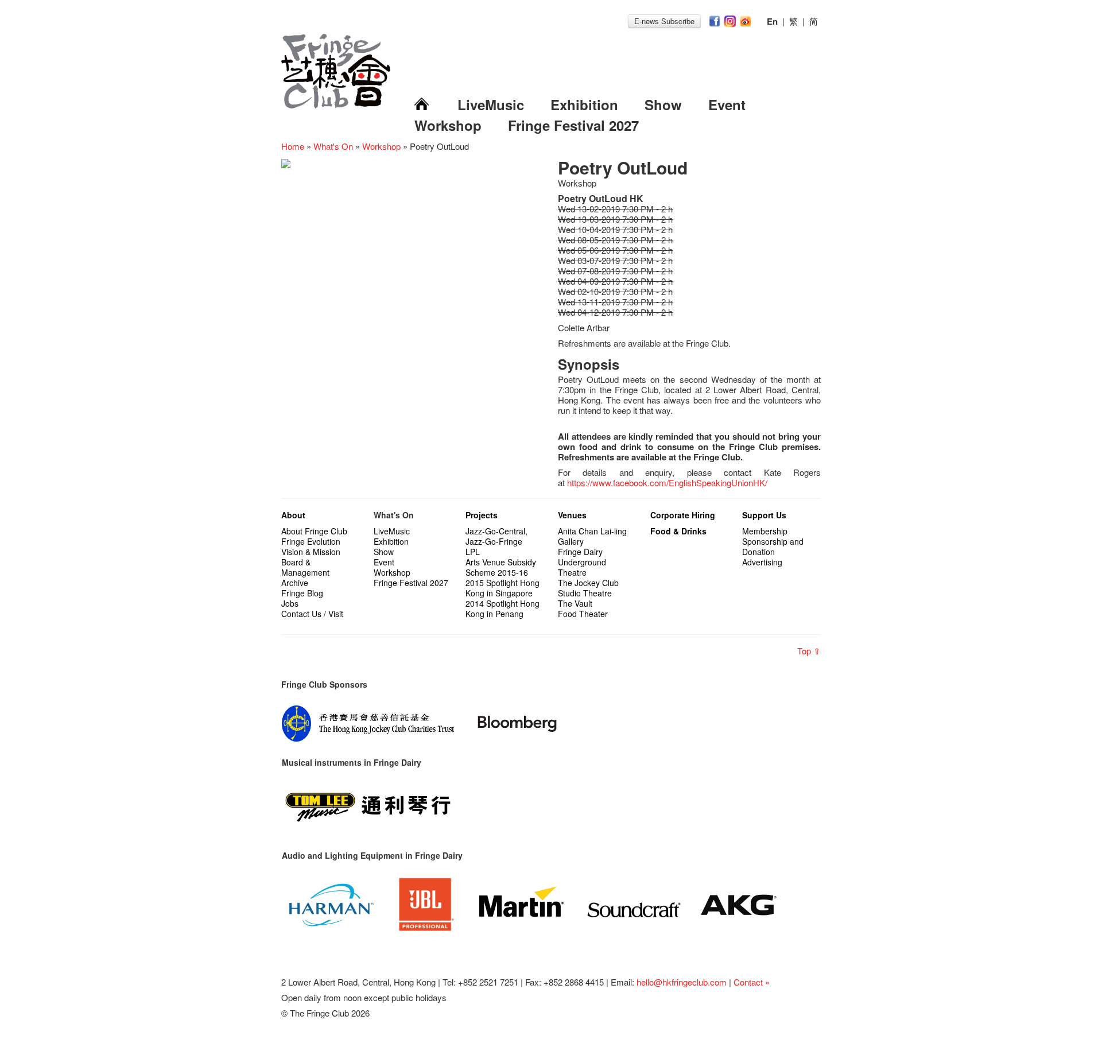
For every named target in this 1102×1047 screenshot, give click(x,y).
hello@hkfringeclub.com (682, 982)
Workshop (448, 125)
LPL (472, 551)
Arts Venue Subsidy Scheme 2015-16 (500, 567)
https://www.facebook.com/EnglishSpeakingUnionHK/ (667, 482)
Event (727, 104)
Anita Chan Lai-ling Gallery (592, 536)
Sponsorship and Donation (773, 546)
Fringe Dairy (580, 551)
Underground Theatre (582, 567)
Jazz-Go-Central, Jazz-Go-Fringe (496, 536)
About (293, 515)
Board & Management (305, 567)
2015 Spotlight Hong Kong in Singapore (502, 588)
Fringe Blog (302, 593)
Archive (294, 582)
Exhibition (584, 104)
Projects (481, 515)
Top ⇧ (809, 651)
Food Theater (583, 613)
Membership (764, 531)
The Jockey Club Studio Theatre (588, 588)
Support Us (764, 515)
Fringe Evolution (310, 541)
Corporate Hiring (682, 515)
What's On (333, 146)
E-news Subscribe (664, 20)
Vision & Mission (310, 551)
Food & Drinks (678, 531)
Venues (572, 515)
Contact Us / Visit (312, 613)
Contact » (752, 982)
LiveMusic (490, 104)
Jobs (289, 603)
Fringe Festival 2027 (573, 125)
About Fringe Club (314, 531)
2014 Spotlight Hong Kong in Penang (502, 608)
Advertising (762, 562)
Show (663, 104)
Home (292, 146)
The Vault (575, 603)
